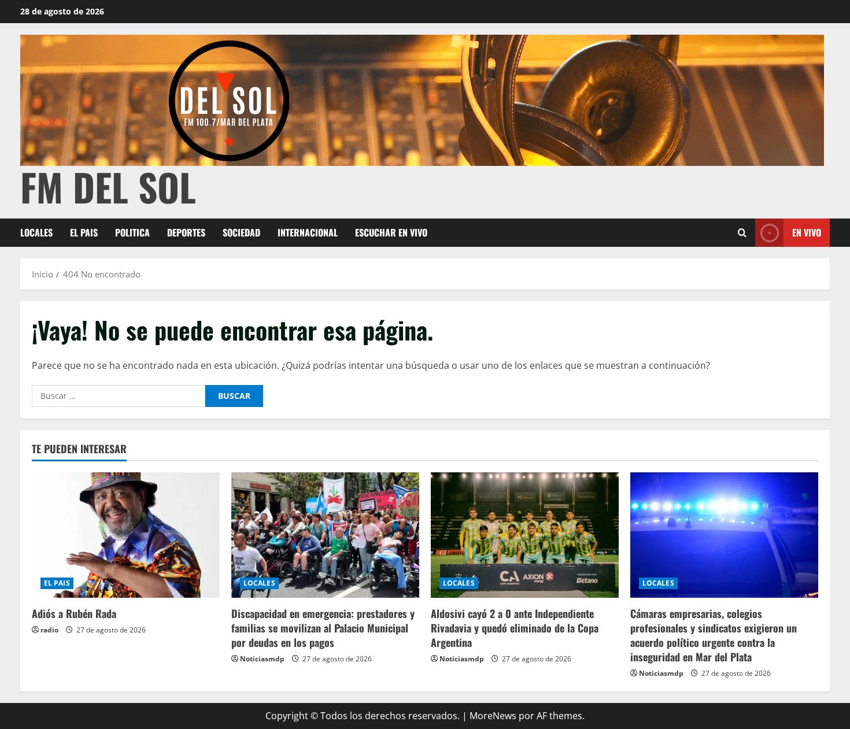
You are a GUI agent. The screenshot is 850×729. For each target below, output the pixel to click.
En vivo (806, 232)
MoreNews (493, 715)
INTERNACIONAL (308, 232)
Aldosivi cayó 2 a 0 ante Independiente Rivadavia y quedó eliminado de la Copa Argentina (514, 628)
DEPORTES (186, 232)
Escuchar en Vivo (391, 232)
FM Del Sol (108, 186)
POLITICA (132, 232)
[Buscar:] (118, 396)
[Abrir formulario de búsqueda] (742, 232)
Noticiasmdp (262, 659)
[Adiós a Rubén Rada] (126, 535)
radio (49, 630)
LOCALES (36, 232)
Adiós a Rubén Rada (74, 613)
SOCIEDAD (241, 232)
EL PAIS (84, 232)
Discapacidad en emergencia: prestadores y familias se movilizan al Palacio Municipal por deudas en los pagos (323, 628)
